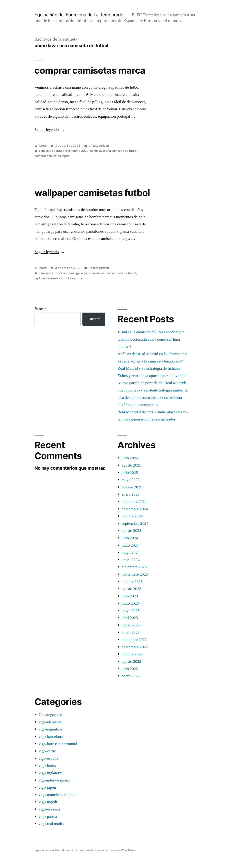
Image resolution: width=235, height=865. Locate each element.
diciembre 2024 (134, 501)
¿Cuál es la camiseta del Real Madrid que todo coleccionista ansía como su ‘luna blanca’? (151, 339)
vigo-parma (48, 816)
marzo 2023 (131, 625)
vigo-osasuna (49, 809)
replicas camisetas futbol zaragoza (58, 278)
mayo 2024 (131, 552)
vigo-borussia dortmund (58, 743)
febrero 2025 (132, 487)
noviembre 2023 (135, 574)
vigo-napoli (48, 801)
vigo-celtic (47, 751)
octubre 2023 (132, 581)
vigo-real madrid (52, 823)
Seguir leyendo (50, 129)
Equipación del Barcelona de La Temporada (79, 14)
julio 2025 (130, 472)
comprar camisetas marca (90, 70)
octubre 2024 (132, 516)
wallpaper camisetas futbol (92, 192)
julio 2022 (130, 668)
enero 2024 (131, 559)
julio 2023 (130, 596)
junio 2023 (130, 603)
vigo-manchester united (58, 794)
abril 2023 (130, 617)
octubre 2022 (132, 654)
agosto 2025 (131, 465)
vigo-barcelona (51, 736)
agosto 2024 (131, 530)
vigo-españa (48, 758)
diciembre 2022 (134, 639)
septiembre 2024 (135, 523)
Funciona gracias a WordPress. (115, 850)
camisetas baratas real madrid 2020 (63, 151)
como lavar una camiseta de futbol (113, 151)
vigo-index (47, 765)
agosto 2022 (131, 661)
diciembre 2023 (134, 567)
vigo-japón (47, 787)
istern (43, 145)
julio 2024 (130, 538)
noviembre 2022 (135, 647)
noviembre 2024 (135, 509)
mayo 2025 (131, 479)
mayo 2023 (131, 610)
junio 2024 (130, 545)
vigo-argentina (50, 729)
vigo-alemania (50, 722)
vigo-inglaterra (50, 772)
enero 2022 (131, 676)
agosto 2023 (131, 588)
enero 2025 (131, 494)
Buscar (40, 308)
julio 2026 (130, 457)
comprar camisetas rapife (52, 156)
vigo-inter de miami (54, 780)
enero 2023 (131, 632)
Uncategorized (98, 145)
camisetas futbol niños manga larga (63, 273)
